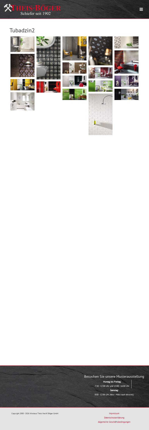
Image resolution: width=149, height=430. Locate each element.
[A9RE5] (74, 48)
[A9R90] (22, 181)
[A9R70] (22, 141)
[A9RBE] (48, 283)
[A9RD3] (22, 321)
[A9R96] (126, 191)
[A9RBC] (22, 281)
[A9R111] (74, 211)
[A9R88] (74, 171)
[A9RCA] (100, 305)
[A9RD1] (74, 310)
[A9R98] (74, 191)
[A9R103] (22, 201)
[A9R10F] (48, 123)
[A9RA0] (48, 223)
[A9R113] (22, 221)
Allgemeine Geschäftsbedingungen (114, 422)
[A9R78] (74, 151)
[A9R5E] (48, 104)
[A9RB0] (74, 251)
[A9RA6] (74, 231)
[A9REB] (126, 61)
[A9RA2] (100, 226)
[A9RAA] (48, 243)
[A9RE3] (48, 57)
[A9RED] (22, 65)
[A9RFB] (48, 87)
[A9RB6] (100, 266)
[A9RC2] (126, 290)
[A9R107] (100, 206)
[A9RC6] (22, 301)
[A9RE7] (100, 50)
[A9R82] (48, 163)
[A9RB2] (22, 261)
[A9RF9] (100, 86)
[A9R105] (48, 203)
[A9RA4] (126, 230)
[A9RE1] (22, 44)
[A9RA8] (22, 241)
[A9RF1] (100, 72)
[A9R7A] (74, 111)
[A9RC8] (48, 303)
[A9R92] (48, 183)
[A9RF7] (22, 84)
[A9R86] (126, 171)
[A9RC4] (74, 290)
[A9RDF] (48, 343)
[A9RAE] (126, 250)
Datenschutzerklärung (114, 417)
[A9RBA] (74, 271)
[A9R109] (126, 211)
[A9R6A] (126, 111)
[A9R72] (48, 143)
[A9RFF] (74, 94)
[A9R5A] (22, 101)
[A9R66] (74, 131)
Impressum (114, 413)
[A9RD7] (100, 325)
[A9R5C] (100, 114)
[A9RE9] (126, 42)
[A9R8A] (22, 121)
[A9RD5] (48, 323)
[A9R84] (100, 166)
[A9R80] (22, 161)
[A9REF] (74, 68)
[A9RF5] (74, 81)
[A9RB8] (126, 270)
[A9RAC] (100, 246)
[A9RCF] (126, 310)
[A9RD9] (126, 330)
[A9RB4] (48, 263)
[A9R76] (126, 151)
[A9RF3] (126, 81)
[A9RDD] (22, 341)
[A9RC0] (100, 286)
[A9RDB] (74, 330)
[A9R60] (126, 131)
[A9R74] (100, 146)
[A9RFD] (126, 94)
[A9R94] (100, 186)
